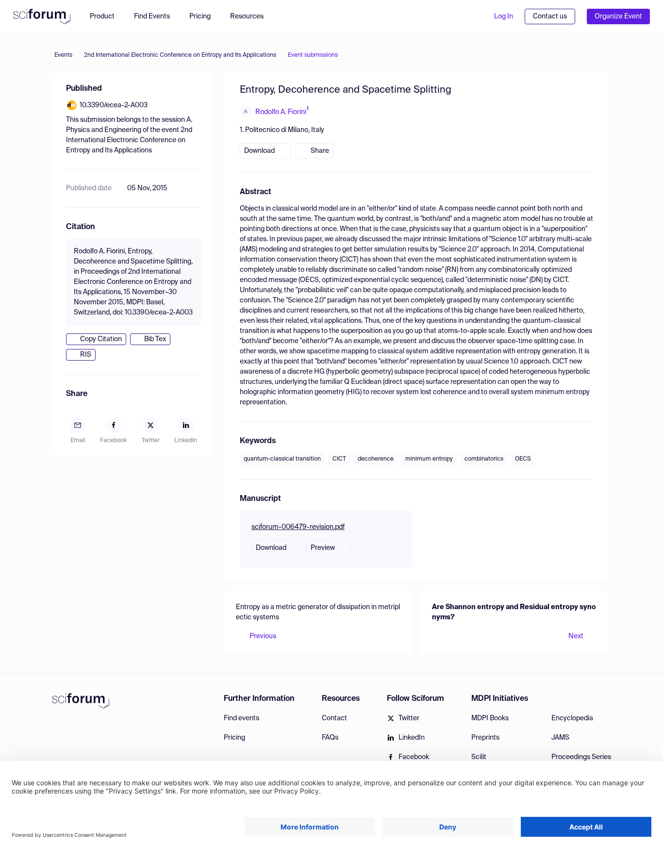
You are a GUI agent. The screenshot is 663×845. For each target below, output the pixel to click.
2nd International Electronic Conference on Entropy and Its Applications (180, 55)
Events (63, 55)
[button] (251, 16)
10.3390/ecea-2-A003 (114, 105)
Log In (503, 16)
